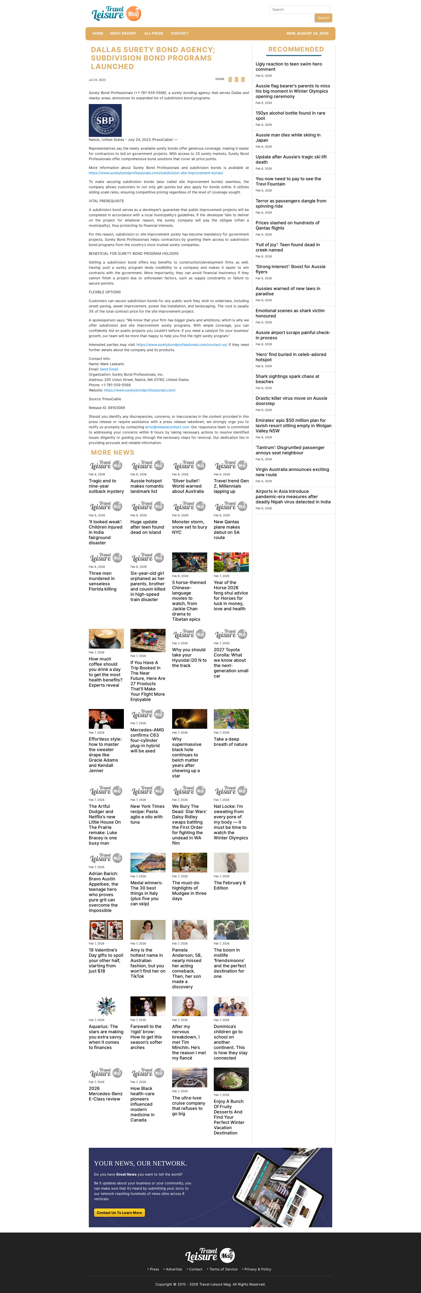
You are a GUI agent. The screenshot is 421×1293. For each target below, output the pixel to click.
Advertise (174, 1269)
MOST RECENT (123, 33)
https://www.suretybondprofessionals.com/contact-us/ (181, 344)
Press (154, 1269)
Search (323, 18)
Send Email (109, 369)
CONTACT (180, 33)
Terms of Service (223, 1269)
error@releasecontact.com (167, 427)
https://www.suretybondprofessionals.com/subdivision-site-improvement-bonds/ (156, 173)
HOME (97, 33)
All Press (153, 33)
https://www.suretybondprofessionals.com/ (140, 390)
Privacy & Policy (257, 1269)
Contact (195, 1269)
